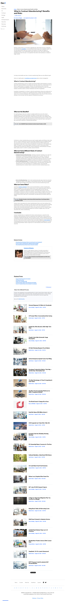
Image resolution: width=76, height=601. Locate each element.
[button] (33, 572)
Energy (3, 15)
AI (2, 11)
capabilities (24, 48)
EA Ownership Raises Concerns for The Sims (40, 444)
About (16, 582)
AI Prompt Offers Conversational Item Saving (40, 316)
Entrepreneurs (5, 19)
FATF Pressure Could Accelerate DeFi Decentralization (38, 562)
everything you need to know (31, 78)
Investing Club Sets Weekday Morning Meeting (38, 434)
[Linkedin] (43, 582)
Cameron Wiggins (29, 248)
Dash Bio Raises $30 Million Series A (38, 412)
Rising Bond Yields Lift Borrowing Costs (39, 508)
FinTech (4, 13)
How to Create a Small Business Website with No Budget (27, 243)
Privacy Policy (40, 598)
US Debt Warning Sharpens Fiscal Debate (39, 348)
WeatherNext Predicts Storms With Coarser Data (40, 541)
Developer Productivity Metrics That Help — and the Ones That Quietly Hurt (40, 370)
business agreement (23, 186)
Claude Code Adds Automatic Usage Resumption (38, 338)
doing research (47, 219)
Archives (4, 26)
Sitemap (34, 598)
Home (15, 9)
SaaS (3, 17)
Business (4, 8)
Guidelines (33, 582)
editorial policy (22, 299)
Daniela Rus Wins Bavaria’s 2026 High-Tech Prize (40, 327)
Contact (21, 582)
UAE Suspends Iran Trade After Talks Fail (39, 423)
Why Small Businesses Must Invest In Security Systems (27, 244)
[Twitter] (45, 582)
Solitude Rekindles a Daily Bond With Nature (40, 455)
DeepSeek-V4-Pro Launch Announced (39, 551)
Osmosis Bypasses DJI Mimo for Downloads (40, 305)
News (3, 6)
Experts (39, 582)
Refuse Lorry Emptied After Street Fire (39, 476)
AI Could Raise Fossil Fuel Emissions (38, 465)
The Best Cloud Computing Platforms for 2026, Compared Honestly (39, 391)
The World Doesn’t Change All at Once (39, 401)
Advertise (27, 582)
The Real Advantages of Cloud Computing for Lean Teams (40, 380)
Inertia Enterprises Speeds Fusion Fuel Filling (40, 358)
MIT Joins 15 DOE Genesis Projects (38, 487)
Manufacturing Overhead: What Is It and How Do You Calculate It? (29, 242)
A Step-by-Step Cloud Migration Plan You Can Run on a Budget (39, 498)
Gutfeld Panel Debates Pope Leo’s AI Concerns (38, 530)
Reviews (4, 24)
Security (4, 22)
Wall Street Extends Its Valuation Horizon (39, 519)
